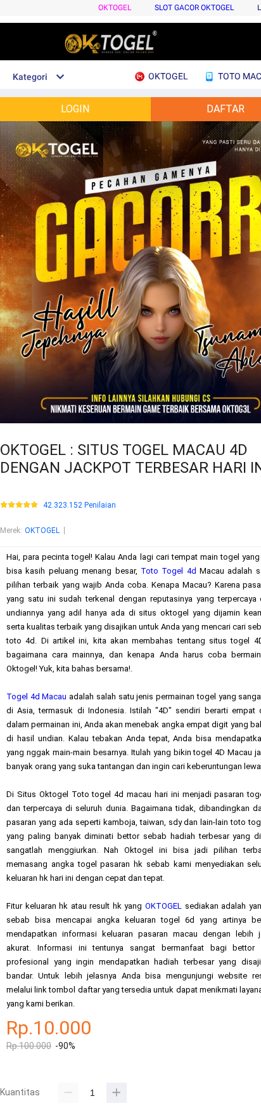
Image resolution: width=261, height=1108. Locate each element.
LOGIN (75, 109)
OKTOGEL (114, 7)
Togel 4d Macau (36, 696)
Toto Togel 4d (168, 571)
